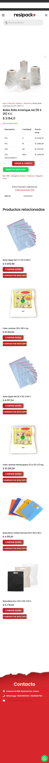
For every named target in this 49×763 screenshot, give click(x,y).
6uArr (5, 178)
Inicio (5, 103)
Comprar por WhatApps (15, 275)
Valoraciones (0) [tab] (24, 190)
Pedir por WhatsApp (16, 169)
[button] (45, 56)
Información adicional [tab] (24, 186)
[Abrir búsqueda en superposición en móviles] (23, 22)
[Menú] (3, 15)
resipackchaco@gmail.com (19, 700)
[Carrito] (46, 15)
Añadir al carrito (23, 163)
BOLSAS (12, 103)
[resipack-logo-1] (24, 15)
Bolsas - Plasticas (23, 103)
